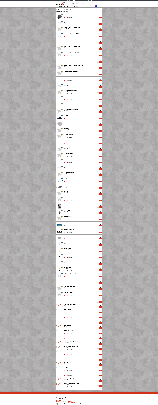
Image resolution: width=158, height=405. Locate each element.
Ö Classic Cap (66, 115)
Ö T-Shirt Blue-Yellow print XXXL (69, 172)
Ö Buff (65, 197)
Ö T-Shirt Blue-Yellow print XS (69, 134)
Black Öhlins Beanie (67, 128)
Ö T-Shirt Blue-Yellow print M (68, 147)
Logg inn (92, 402)
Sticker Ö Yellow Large (67, 248)
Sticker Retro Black (67, 235)
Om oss (81, 402)
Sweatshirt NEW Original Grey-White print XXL (71, 388)
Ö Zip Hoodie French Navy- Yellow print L (70, 90)
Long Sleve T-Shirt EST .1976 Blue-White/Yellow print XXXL (73, 65)
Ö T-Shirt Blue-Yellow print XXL (69, 166)
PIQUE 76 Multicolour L (67, 324)
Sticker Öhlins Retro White (68, 242)
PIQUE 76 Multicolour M (68, 317)
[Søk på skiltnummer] (101, 6)
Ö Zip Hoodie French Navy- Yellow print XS (71, 71)
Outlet (71, 6)
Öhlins (64, 9)
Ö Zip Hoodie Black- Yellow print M (69, 84)
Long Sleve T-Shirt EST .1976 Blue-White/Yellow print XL (73, 52)
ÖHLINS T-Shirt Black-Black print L (69, 292)
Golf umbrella (66, 14)
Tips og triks (76, 6)
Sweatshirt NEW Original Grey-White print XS (71, 383)
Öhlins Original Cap (67, 362)
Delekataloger (82, 6)
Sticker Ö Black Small (67, 267)
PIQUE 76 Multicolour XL (68, 330)
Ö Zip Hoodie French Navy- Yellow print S (70, 77)
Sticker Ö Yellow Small (67, 261)
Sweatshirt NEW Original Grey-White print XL (71, 356)
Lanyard (65, 178)
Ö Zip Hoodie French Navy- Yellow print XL (71, 96)
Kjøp (100, 17)
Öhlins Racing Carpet (67, 372)
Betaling (69, 402)
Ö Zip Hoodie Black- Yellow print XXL (70, 103)
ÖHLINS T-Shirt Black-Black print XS (70, 273)
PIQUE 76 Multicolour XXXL (68, 335)
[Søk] (83, 3)
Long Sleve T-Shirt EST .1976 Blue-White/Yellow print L (73, 46)
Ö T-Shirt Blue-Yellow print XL (69, 159)
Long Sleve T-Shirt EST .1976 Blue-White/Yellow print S (73, 33)
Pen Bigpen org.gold (67, 216)
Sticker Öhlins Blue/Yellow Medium (69, 222)
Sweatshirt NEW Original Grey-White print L (71, 351)
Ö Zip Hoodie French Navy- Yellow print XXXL (71, 109)
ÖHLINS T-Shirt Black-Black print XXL (70, 305)
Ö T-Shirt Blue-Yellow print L (68, 153)
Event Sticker (66, 21)
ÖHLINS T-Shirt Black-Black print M (69, 286)
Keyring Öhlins (66, 191)
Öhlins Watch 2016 (67, 210)
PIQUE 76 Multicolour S (67, 311)
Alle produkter (59, 6)
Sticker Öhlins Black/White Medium (69, 229)
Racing (61, 9)
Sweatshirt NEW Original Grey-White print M (71, 346)
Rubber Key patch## (67, 367)
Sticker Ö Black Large (67, 254)
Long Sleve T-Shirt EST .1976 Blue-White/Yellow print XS (73, 27)
